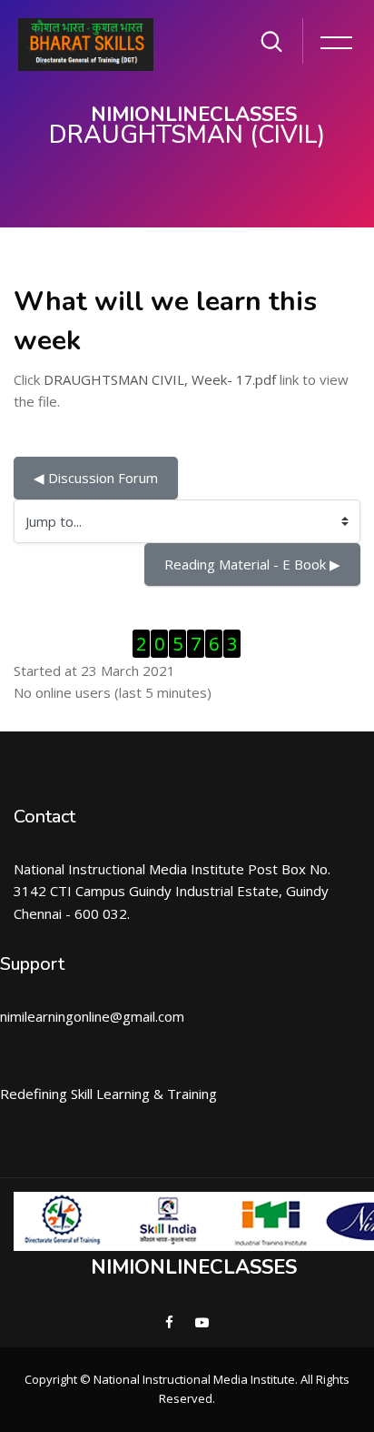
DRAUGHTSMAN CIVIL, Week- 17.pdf (160, 379)
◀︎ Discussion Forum (96, 478)
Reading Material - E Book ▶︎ (252, 564)
